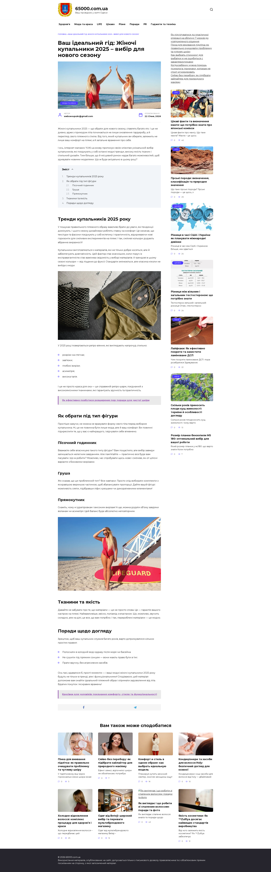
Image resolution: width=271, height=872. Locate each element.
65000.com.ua (91, 8)
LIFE (99, 24)
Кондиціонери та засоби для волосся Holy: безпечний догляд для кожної (195, 764)
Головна (62, 34)
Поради (134, 24)
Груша (75, 189)
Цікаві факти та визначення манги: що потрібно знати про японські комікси (191, 125)
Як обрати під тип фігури (81, 181)
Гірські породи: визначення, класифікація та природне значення (190, 182)
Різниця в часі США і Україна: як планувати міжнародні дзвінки (191, 238)
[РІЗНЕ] (192, 342)
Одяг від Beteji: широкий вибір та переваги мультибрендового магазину (115, 821)
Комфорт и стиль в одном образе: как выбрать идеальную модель (152, 764)
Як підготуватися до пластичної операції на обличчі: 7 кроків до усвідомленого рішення (189, 38)
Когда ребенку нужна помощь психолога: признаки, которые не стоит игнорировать (190, 68)
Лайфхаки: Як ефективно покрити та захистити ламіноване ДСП (188, 352)
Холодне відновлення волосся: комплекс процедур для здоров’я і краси (74, 821)
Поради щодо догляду (80, 203)
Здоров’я (64, 24)
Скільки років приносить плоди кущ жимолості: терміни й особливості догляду (188, 410)
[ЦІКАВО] (192, 229)
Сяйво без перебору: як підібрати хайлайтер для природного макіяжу (191, 79)
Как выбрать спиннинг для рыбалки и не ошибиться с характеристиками (187, 58)
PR (145, 24)
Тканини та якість (76, 198)
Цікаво (110, 24)
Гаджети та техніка (163, 24)
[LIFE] (192, 115)
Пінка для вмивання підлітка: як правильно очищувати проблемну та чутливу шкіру (191, 48)
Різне (122, 24)
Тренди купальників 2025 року (85, 176)
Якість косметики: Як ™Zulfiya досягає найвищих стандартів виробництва (193, 821)
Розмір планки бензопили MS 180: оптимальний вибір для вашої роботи (191, 439)
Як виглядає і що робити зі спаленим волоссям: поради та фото (155, 807)
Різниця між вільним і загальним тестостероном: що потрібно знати (192, 295)
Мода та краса (83, 24)
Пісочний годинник (83, 185)
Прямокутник (80, 193)
